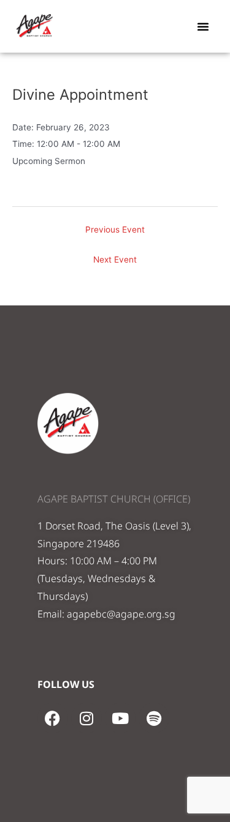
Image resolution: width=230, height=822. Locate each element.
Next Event (115, 259)
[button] (203, 26)
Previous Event (115, 229)
